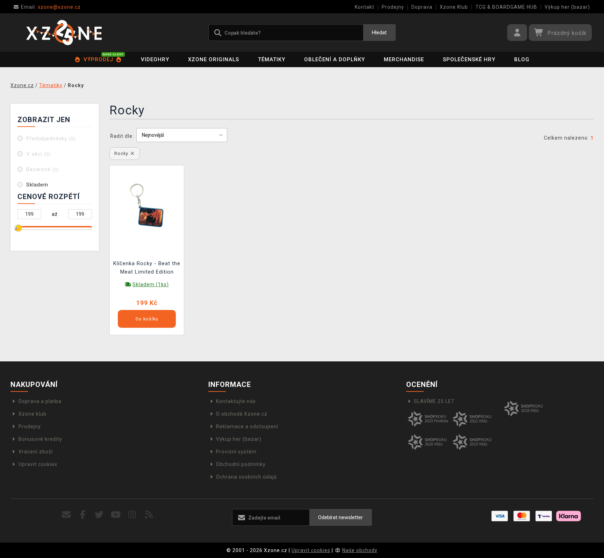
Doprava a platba (40, 401)
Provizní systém (236, 451)
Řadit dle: (122, 136)
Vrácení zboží (36, 451)
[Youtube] (115, 515)
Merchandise (404, 59)
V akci (38, 154)
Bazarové (42, 169)
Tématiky (271, 59)
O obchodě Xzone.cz (241, 414)
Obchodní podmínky (241, 464)
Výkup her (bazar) (567, 7)
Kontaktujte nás (236, 401)
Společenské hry (469, 59)
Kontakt (364, 7)
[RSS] (149, 515)
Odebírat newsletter (340, 517)
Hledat (379, 32)
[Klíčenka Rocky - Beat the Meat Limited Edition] (147, 207)
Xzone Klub (454, 7)
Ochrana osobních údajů (246, 477)
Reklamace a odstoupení (247, 426)
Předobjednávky (51, 138)
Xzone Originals (213, 59)
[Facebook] (83, 515)
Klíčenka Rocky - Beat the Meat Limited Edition (146, 267)
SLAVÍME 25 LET (434, 401)
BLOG (522, 59)
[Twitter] (99, 515)
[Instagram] (132, 515)
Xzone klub (32, 414)
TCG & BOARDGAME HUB (506, 7)
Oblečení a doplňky (334, 59)
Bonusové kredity (40, 439)
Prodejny (393, 7)
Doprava (421, 7)
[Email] (66, 515)
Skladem (37, 185)
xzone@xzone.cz (51, 7)
